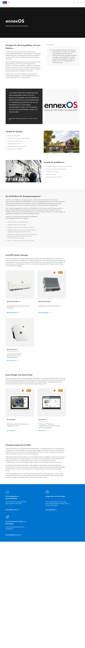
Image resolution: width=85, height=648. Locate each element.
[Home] (5, 2)
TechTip (9, 6)
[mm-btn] (81, 2)
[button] (74, 2)
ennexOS (4, 6)
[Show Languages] (77, 2)
